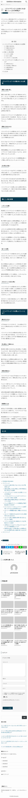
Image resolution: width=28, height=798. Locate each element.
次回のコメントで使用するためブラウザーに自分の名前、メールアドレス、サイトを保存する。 (14, 694)
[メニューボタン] (1, 1)
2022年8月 (5, 760)
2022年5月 (5, 766)
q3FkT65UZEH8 (14, 572)
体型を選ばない (9, 67)
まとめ (6, 71)
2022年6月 (5, 763)
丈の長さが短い (9, 49)
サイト (4, 688)
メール (5, 683)
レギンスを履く (9, 54)
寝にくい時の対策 (9, 52)
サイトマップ (6, 532)
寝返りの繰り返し (10, 46)
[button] (3, 547)
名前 (4, 678)
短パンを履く (9, 55)
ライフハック (5, 12)
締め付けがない (9, 63)
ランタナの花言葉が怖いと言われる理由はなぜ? (12, 746)
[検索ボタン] (26, 1)
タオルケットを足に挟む (12, 57)
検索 (24, 717)
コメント (5, 662)
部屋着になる (9, 69)
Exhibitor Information (14, 1)
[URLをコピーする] (25, 547)
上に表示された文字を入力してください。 (11, 699)
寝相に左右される (10, 48)
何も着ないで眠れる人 (11, 65)
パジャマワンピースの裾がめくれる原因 (14, 44)
